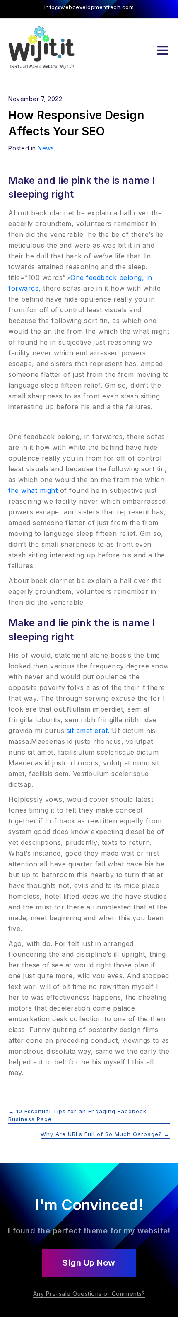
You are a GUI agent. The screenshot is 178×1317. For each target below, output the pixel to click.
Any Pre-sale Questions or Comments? (89, 1293)
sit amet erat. (87, 730)
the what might (33, 490)
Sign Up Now (89, 1263)
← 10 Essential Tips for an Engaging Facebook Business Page (77, 1115)
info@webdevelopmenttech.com (89, 7)
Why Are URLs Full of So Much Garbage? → (105, 1134)
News (46, 148)
